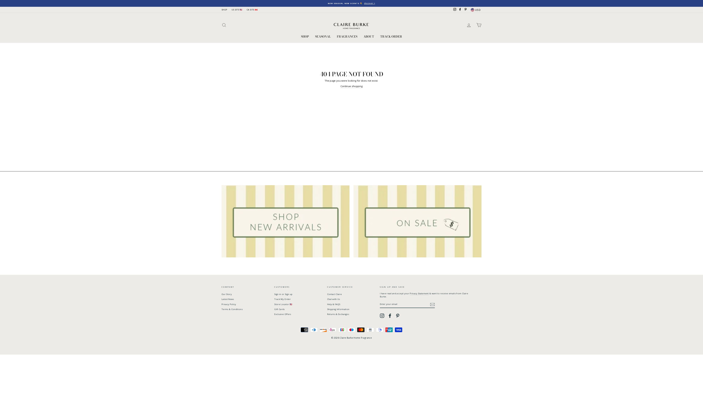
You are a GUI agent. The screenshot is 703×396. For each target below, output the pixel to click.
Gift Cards (279, 309)
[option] (351, 3)
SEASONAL (323, 36)
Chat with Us (333, 299)
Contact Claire (334, 294)
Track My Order (282, 299)
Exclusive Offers (282, 314)
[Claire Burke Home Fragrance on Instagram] (382, 316)
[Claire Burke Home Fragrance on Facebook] (390, 316)
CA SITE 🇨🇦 (252, 9)
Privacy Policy (229, 304)
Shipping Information (338, 309)
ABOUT (368, 36)
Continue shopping (352, 86)
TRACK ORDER (391, 36)
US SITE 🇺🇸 (237, 9)
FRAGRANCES (347, 36)
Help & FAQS (333, 304)
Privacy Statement (419, 293)
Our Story (227, 294)
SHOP (224, 9)
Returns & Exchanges (338, 314)
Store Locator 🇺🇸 (283, 304)
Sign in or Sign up (283, 294)
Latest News (228, 299)
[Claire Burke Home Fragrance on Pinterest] (397, 316)
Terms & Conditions (232, 309)
